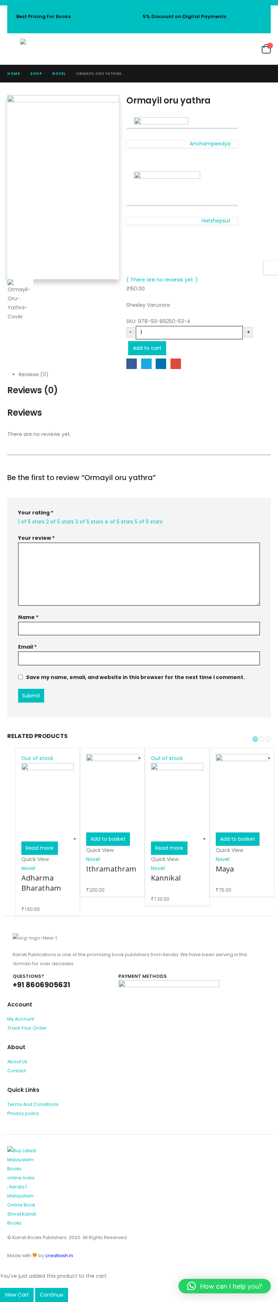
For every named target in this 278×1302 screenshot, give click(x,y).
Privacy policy (23, 1113)
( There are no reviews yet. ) (162, 279)
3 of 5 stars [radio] (89, 521)
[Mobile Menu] (13, 49)
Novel (28, 868)
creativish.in (59, 1255)
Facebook (131, 364)
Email (175, 364)
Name (28, 617)
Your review (36, 538)
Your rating (35, 512)
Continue (51, 1294)
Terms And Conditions (33, 1104)
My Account (20, 1019)
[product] (112, 793)
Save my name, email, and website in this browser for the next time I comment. (135, 676)
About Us (17, 1062)
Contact (16, 1071)
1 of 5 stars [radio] (31, 521)
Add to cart (147, 348)
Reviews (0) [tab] (34, 374)
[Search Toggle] (207, 49)
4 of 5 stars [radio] (119, 521)
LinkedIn (161, 364)
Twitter (146, 364)
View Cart (17, 1294)
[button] (255, 739)
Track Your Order (27, 1028)
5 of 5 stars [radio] (149, 521)
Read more (40, 848)
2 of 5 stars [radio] (60, 521)
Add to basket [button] (108, 839)
